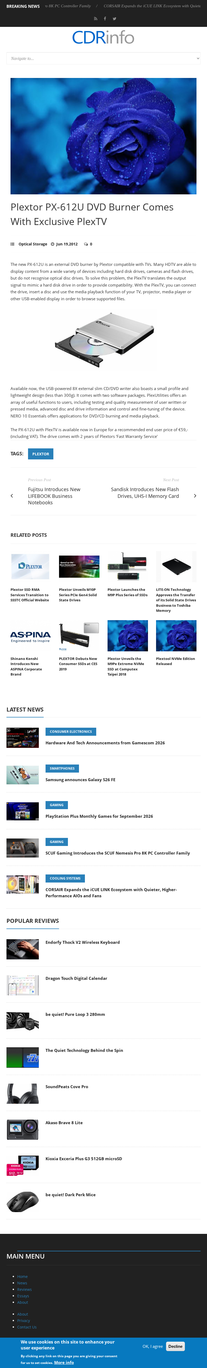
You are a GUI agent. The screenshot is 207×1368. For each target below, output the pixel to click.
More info (64, 1362)
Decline (175, 1346)
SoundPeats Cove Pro (67, 1086)
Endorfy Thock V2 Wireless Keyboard (83, 942)
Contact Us (27, 1327)
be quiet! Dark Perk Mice (71, 1194)
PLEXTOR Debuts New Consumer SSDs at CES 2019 (78, 664)
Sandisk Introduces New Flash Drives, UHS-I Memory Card (145, 492)
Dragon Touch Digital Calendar (76, 978)
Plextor (40, 453)
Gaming (57, 805)
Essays (23, 1295)
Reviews (24, 1289)
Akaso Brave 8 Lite (64, 1122)
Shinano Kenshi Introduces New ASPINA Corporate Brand (26, 666)
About (22, 1302)
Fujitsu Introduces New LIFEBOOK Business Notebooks (54, 496)
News (22, 1282)
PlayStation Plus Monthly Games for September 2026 (99, 816)
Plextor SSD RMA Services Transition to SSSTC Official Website (30, 594)
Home (22, 1276)
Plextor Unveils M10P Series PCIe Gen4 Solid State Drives (78, 594)
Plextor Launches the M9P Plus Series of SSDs (127, 592)
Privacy (23, 1320)
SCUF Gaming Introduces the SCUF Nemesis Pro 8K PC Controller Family (118, 853)
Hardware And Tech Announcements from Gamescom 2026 (105, 742)
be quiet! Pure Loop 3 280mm (75, 1014)
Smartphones (62, 768)
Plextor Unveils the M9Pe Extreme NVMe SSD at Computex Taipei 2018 (126, 666)
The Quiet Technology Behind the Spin (84, 1050)
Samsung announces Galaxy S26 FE (80, 779)
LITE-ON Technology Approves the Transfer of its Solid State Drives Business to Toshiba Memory (176, 600)
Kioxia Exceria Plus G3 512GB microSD (84, 1158)
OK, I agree (153, 1346)
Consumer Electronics (71, 731)
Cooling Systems (65, 878)
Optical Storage (33, 244)
